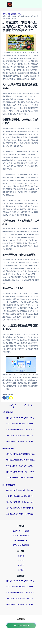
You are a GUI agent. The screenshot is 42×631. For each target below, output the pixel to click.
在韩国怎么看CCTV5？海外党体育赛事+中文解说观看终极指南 (21, 460)
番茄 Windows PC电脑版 (21, 531)
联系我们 (21, 570)
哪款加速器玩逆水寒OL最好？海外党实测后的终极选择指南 (21, 490)
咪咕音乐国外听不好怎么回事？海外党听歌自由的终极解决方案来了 (21, 466)
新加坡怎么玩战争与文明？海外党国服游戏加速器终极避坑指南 (21, 514)
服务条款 (21, 556)
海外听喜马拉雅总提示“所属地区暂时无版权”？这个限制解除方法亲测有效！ (21, 454)
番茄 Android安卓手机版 (21, 545)
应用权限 (21, 565)
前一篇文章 (13, 406)
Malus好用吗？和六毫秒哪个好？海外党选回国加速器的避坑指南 (21, 441)
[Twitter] (7, 398)
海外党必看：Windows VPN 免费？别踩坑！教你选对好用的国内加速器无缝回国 (21, 435)
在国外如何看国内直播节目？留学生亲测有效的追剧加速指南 (21, 478)
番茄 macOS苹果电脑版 (21, 535)
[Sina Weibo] (11, 398)
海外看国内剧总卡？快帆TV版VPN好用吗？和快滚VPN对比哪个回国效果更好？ (21, 429)
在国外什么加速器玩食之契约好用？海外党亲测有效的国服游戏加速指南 (21, 496)
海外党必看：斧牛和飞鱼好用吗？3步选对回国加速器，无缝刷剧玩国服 (21, 418)
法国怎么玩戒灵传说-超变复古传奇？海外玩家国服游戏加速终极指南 (21, 508)
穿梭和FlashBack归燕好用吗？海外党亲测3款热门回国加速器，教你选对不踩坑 (21, 424)
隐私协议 (21, 560)
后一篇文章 (28, 406)
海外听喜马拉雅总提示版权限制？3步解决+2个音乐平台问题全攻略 (21, 472)
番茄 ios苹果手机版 (21, 540)
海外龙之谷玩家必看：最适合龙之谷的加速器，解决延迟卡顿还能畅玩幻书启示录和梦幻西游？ (21, 502)
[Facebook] (4, 398)
